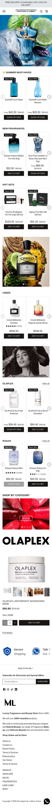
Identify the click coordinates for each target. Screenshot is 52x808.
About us (6, 741)
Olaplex (8, 383)
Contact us (7, 745)
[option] (26, 40)
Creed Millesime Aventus (14, 321)
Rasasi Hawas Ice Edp (38, 469)
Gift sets (8, 184)
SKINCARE (8, 774)
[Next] (49, 97)
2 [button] (26, 64)
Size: (5, 615)
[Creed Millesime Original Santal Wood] (38, 308)
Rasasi (7, 441)
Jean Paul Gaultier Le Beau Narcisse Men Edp (38, 158)
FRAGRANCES (10, 781)
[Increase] (14, 622)
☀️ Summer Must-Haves (17, 72)
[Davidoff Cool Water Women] (38, 87)
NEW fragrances (13, 128)
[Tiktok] (12, 689)
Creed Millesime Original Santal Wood (37, 321)
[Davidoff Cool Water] (14, 87)
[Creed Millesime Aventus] (14, 308)
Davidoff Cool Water (14, 100)
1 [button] (23, 64)
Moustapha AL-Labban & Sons (29, 801)
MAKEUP (7, 770)
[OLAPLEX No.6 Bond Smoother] (38, 398)
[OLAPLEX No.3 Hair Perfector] (14, 398)
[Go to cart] (46, 11)
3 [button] (28, 64)
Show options (14, 117)
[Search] (41, 11)
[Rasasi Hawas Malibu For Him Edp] (14, 143)
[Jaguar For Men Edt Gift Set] (38, 200)
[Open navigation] (4, 11)
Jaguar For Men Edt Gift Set (38, 213)
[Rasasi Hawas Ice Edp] (38, 456)
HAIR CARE (8, 785)
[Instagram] (8, 689)
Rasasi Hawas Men (14, 468)
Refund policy (9, 756)
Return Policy (9, 749)
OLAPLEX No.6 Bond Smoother (38, 412)
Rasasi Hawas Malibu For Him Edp (14, 157)
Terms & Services (10, 752)
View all (45, 384)
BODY (5, 789)
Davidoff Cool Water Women (38, 101)
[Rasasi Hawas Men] (14, 456)
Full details (7, 633)
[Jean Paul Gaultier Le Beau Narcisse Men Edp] (38, 143)
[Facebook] (4, 689)
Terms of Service (10, 764)
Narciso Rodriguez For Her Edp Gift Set (14, 213)
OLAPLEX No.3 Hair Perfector (14, 412)
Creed (6, 293)
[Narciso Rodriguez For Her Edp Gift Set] (14, 200)
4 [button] (30, 527)
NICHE (6, 778)
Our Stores (7, 760)
